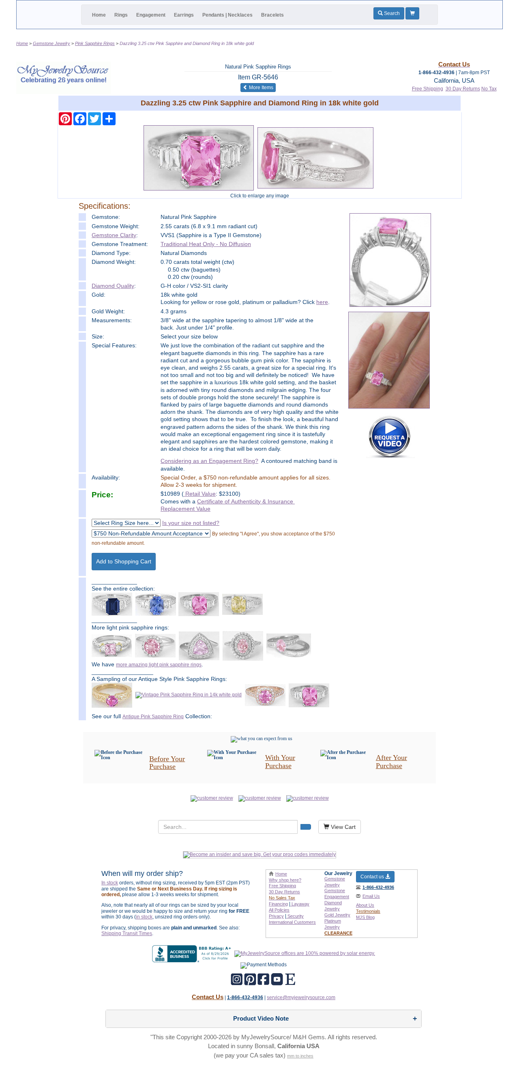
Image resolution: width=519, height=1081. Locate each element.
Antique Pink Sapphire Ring (153, 716)
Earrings (184, 15)
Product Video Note (261, 1018)
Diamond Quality (113, 286)
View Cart (342, 827)
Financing (278, 903)
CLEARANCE (338, 933)
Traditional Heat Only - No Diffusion (206, 244)
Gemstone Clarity (114, 235)
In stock (109, 883)
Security (295, 916)
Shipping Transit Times (126, 933)
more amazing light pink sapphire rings (159, 665)
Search (391, 13)
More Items (262, 87)
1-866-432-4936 (378, 887)
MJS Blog (365, 917)
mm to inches (300, 1055)
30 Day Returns (463, 89)
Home (99, 15)
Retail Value (200, 493)
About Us (365, 905)
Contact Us (207, 996)
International (292, 922)
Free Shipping (427, 89)
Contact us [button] (372, 877)
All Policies (279, 910)
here (322, 302)
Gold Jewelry (337, 914)
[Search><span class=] (305, 827)
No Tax (489, 89)
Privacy (276, 916)
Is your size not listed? (190, 523)
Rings (121, 15)
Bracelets (272, 15)
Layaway (299, 903)
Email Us (371, 896)
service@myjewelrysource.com (301, 997)
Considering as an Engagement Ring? (209, 461)
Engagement (150, 15)
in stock (144, 917)
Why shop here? (285, 880)
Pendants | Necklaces (227, 15)
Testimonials (368, 911)
